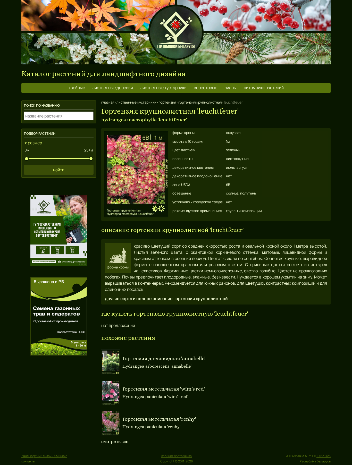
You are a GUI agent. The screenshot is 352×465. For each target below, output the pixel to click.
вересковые (205, 87)
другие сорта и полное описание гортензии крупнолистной (166, 298)
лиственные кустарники (163, 87)
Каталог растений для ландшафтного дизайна (103, 74)
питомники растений (264, 87)
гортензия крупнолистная (200, 102)
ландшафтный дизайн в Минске (44, 456)
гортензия (167, 102)
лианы (230, 87)
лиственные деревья (112, 87)
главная (107, 102)
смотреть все (115, 441)
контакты (28, 461)
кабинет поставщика (176, 456)
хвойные (77, 87)
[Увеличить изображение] (136, 216)
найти (58, 170)
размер (35, 142)
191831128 (323, 456)
